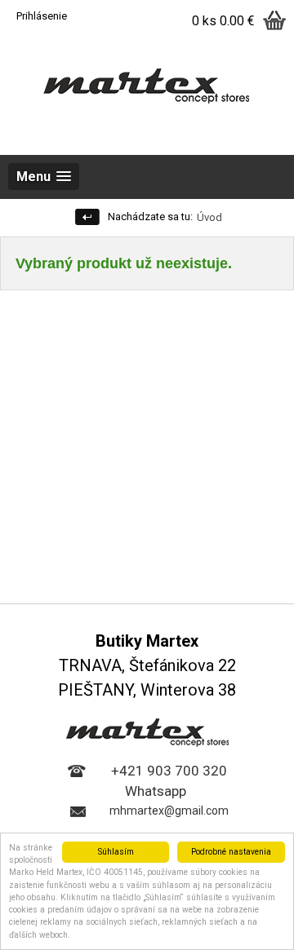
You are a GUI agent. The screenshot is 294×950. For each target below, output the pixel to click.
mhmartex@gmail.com (169, 810)
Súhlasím (116, 851)
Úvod (209, 217)
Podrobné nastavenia (231, 851)
